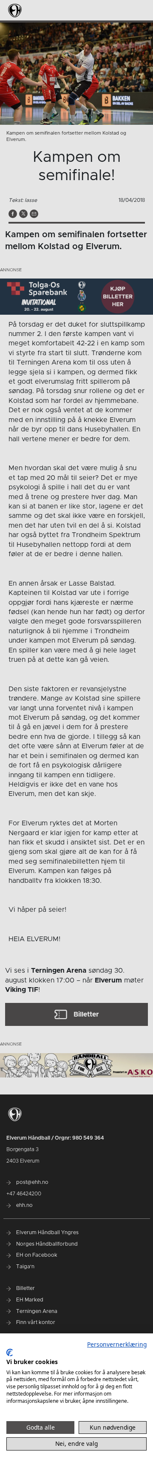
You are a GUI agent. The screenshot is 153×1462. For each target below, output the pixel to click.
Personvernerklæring (117, 1344)
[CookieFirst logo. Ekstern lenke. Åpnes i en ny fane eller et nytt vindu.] (9, 1352)
